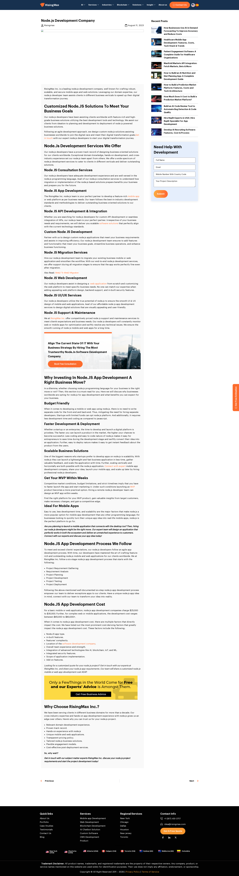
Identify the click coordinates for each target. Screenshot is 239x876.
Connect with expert (115, 466)
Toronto (124, 837)
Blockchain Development (92, 826)
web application (98, 284)
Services (92, 5)
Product (84, 841)
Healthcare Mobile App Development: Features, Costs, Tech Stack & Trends (179, 43)
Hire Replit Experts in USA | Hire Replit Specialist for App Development (179, 121)
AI (82, 5)
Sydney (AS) (148, 851)
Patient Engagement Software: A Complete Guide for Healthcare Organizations (180, 55)
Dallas (123, 826)
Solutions (136, 5)
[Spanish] (197, 5)
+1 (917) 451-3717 (172, 819)
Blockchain (122, 5)
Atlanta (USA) (92, 851)
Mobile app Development (93, 818)
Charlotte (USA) (72, 852)
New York (125, 818)
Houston (124, 830)
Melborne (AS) (168, 851)
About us (163, 5)
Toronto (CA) (129, 851)
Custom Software (89, 833)
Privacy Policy (133, 872)
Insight (150, 5)
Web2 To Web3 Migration (67, 273)
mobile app (133, 196)
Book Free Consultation (65, 364)
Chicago (124, 822)
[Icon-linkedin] (169, 837)
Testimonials (46, 830)
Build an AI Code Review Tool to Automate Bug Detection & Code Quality (180, 109)
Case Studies (46, 826)
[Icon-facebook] (163, 837)
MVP (132, 487)
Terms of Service (150, 872)
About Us (44, 818)
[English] (193, 5)
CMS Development (89, 837)
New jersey (125, 833)
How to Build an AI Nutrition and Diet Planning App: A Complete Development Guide (179, 76)
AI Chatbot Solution (90, 830)
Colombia (186, 851)
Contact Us (45, 833)
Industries (107, 5)
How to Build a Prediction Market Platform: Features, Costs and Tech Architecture (180, 88)
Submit (161, 194)
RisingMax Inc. (58, 318)
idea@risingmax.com (175, 824)
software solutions (108, 223)
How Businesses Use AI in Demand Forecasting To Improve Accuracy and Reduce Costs (181, 31)
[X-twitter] (175, 837)
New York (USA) (53, 852)
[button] (172, 831)
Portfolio (44, 822)
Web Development (89, 822)
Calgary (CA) (111, 851)
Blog (42, 837)
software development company (78, 644)
